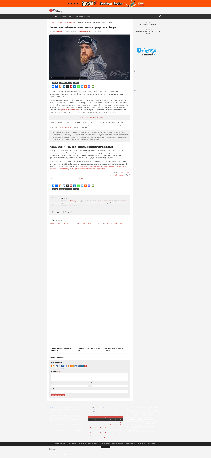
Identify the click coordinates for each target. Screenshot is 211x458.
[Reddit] (85, 86)
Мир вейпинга (82, 31)
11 (95, 427)
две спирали (151, 419)
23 (120, 430)
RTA (141, 410)
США (154, 415)
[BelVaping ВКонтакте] (146, 11)
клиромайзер (138, 424)
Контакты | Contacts (72, 454)
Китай (156, 412)
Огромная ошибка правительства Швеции (91, 117)
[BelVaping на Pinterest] (153, 11)
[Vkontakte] (53, 86)
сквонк (155, 426)
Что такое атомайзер (117, 443)
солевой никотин (133, 429)
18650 (153, 408)
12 (100, 427)
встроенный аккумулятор (137, 419)
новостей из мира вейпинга (105, 201)
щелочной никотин (148, 431)
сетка (151, 426)
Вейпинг (55, 82)
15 (115, 427)
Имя (52, 383)
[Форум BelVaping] (139, 11)
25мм (134, 408)
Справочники (79, 16)
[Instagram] (55, 212)
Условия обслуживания (69, 432)
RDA (139, 410)
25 (95, 432)
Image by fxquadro (118, 175)
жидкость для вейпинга (136, 422)
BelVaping (59, 31)
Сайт (52, 388)
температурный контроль (145, 428)
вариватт (142, 417)
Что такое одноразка (60, 443)
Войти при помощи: (56, 362)
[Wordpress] (63, 212)
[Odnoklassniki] (60, 86)
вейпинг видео (148, 417)
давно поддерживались (65, 127)
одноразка (144, 426)
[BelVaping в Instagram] (149, 11)
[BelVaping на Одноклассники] (159, 11)
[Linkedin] (74, 86)
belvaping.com (125, 208)
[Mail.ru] (63, 86)
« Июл (105, 437)
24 (90, 432)
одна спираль (137, 426)
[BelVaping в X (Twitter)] (156, 11)
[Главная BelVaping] (48, 16)
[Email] (92, 86)
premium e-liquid (133, 410)
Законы (62, 82)
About (63, 454)
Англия (156, 410)
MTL (157, 408)
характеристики (134, 431)
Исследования (148, 412)
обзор (129, 426)
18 (95, 430)
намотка (143, 424)
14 (110, 427)
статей (123, 201)
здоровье (156, 421)
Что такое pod (72, 443)
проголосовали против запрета (70, 110)
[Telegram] (82, 86)
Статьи (71, 16)
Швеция (76, 82)
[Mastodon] (89, 86)
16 (120, 427)
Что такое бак (82, 443)
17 (90, 430)
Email (93, 383)
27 (105, 432)
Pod (128, 410)
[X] (67, 86)
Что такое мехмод (105, 443)
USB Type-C (150, 410)
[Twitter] (61, 212)
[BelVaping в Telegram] (142, 11)
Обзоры (64, 16)
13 (105, 427)
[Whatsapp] (78, 86)
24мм (131, 408)
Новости (56, 16)
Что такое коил (141, 443)
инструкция (130, 424)
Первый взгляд (140, 415)
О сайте (53, 454)
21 (110, 430)
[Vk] (69, 212)
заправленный (149, 421)
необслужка (151, 424)
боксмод (135, 417)
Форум (88, 16)
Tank (144, 410)
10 (90, 427)
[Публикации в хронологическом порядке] (51, 16)
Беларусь (128, 412)
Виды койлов (151, 443)
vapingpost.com (124, 172)
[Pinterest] (71, 86)
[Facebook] (56, 86)
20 (105, 430)
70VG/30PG (147, 408)
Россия (150, 415)
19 (100, 430)
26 (100, 432)
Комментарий (55, 371)
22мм (128, 408)
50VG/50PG (139, 408)
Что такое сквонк (130, 443)
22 (115, 430)
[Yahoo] (66, 212)
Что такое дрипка (93, 443)
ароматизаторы (130, 417)
